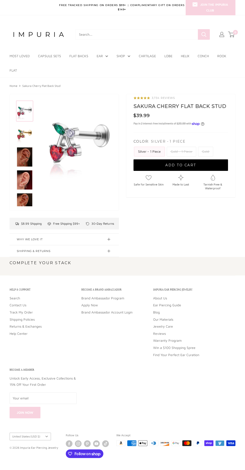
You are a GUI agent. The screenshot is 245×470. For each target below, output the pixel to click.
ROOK (221, 56)
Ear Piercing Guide (167, 305)
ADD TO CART (180, 165)
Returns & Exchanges (26, 326)
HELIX (185, 56)
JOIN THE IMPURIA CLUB (214, 7)
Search (15, 298)
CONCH (203, 56)
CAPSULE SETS (49, 56)
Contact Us (18, 305)
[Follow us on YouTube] (96, 443)
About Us (160, 298)
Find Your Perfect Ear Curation (176, 355)
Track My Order (21, 312)
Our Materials (163, 319)
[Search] (204, 34)
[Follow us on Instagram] (78, 443)
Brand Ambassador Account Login (107, 312)
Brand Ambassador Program (102, 298)
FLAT (13, 70)
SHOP (121, 56)
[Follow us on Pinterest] (87, 443)
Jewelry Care (163, 326)
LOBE (168, 56)
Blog (156, 312)
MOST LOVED (20, 56)
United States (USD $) (26, 436)
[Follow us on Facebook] (69, 443)
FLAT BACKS (78, 56)
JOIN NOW (25, 412)
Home (13, 86)
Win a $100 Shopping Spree (174, 348)
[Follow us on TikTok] (105, 443)
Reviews (159, 333)
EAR (100, 56)
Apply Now (89, 305)
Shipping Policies (22, 319)
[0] (231, 34)
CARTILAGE (147, 56)
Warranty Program (167, 340)
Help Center (19, 333)
